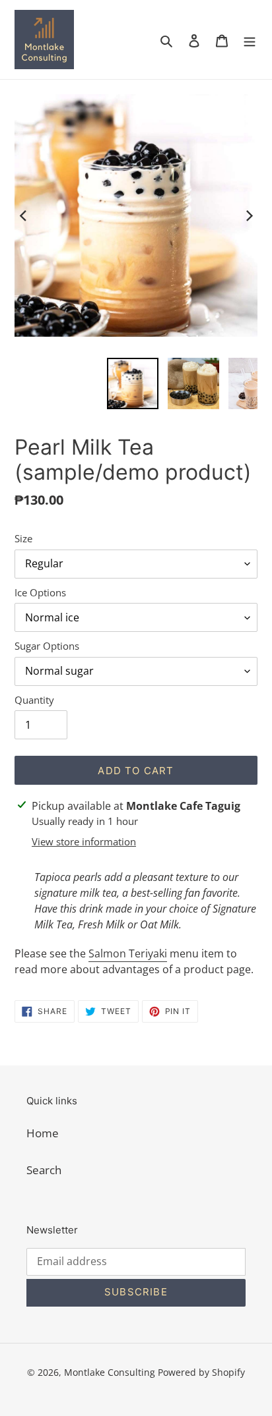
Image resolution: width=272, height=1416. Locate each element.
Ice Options (40, 592)
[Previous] (24, 215)
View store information (84, 841)
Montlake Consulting (109, 1372)
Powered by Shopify (201, 1372)
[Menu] (249, 39)
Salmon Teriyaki (127, 953)
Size (23, 538)
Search (43, 1169)
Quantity (34, 699)
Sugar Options (47, 645)
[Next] (248, 215)
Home (42, 1133)
